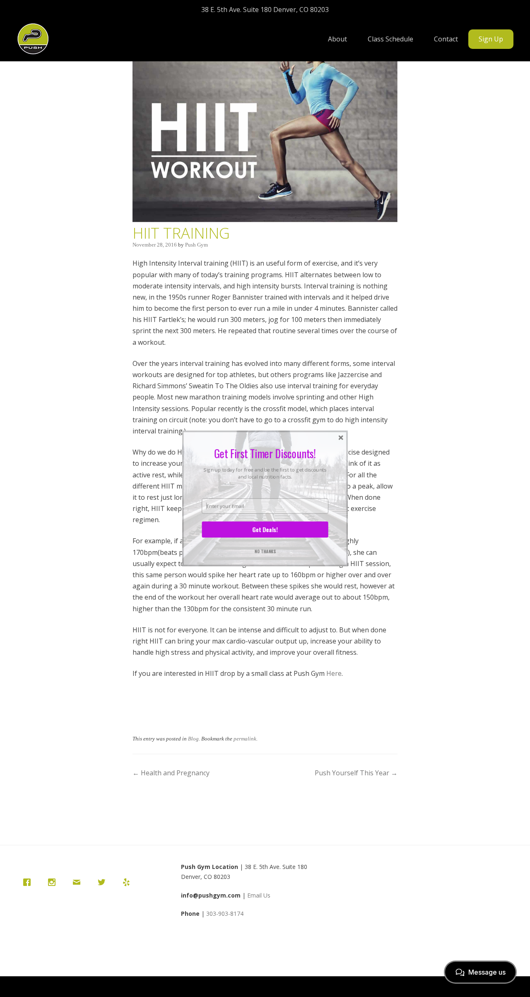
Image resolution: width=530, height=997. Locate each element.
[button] (265, 453)
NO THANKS (265, 551)
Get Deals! (264, 529)
